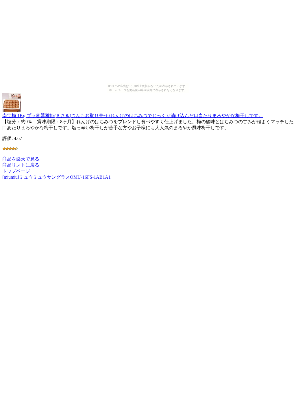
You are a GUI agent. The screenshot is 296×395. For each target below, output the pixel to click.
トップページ (16, 171)
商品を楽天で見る (20, 158)
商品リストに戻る (20, 165)
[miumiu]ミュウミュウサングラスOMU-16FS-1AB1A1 (56, 177)
